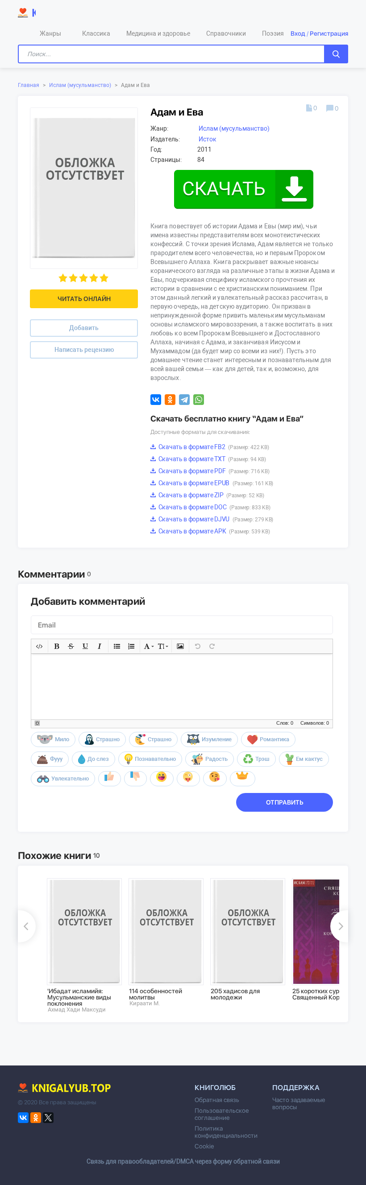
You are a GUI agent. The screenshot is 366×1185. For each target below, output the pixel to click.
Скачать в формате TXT (211, 458)
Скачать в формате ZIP (210, 495)
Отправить (285, 802)
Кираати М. (144, 1003)
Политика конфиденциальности (226, 1132)
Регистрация (329, 33)
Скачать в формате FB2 (213, 446)
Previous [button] (27, 926)
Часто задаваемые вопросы (298, 1103)
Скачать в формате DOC (213, 507)
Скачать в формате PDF (213, 471)
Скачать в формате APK (213, 531)
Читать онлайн (84, 298)
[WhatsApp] (198, 399)
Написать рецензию (84, 349)
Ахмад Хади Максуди (77, 1009)
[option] (81, 945)
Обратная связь (217, 1099)
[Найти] (336, 54)
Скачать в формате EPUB (215, 483)
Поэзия (273, 33)
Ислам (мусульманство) (80, 85)
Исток (207, 139)
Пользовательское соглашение (222, 1114)
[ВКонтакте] (155, 399)
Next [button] (339, 926)
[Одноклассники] (170, 399)
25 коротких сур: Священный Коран (319, 994)
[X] (48, 1117)
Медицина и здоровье (158, 33)
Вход (298, 33)
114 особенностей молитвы (155, 994)
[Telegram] (184, 399)
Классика (96, 33)
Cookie (204, 1146)
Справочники (226, 33)
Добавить (84, 327)
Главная (28, 85)
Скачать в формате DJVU (215, 519)
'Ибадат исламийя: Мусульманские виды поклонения (79, 997)
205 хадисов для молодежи (235, 994)
